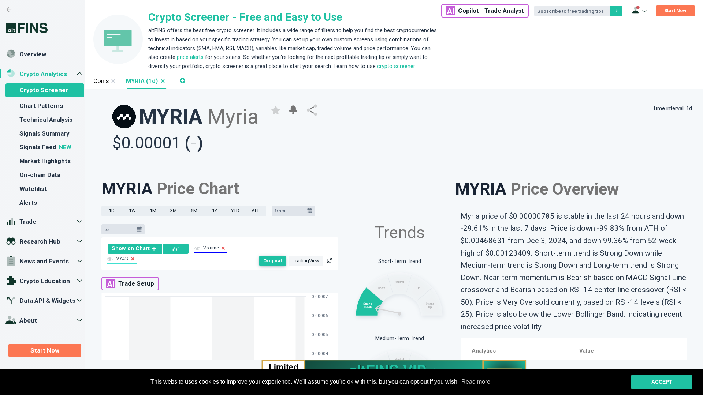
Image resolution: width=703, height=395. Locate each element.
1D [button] (112, 210)
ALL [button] (256, 210)
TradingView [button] (306, 260)
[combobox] (290, 211)
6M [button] (194, 210)
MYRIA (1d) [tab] (142, 80)
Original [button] (272, 260)
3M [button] (173, 210)
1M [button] (153, 210)
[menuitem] (135, 249)
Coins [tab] (101, 80)
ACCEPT (661, 382)
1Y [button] (214, 210)
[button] (162, 81)
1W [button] (132, 210)
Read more (475, 382)
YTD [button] (235, 210)
